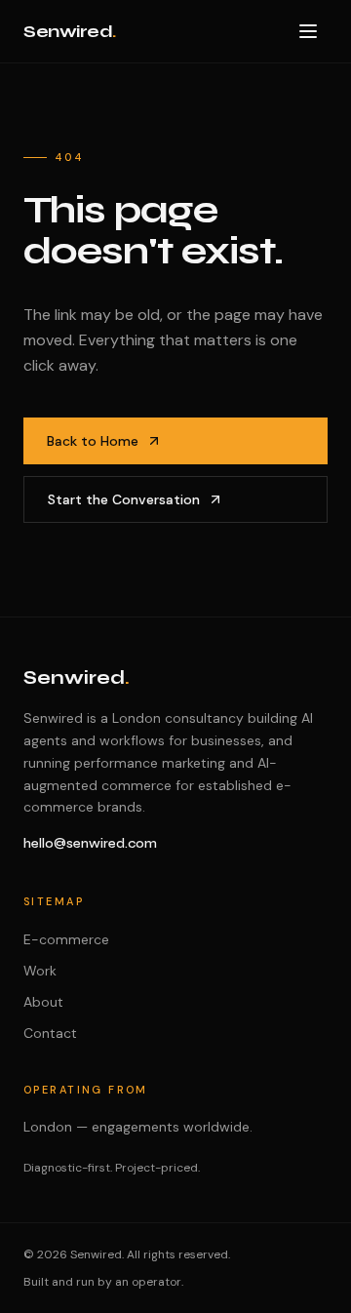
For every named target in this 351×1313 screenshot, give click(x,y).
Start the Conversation (124, 499)
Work (40, 970)
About (43, 1002)
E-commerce (66, 939)
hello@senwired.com (90, 843)
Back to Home (92, 441)
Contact (50, 1033)
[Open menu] (308, 31)
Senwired (69, 31)
